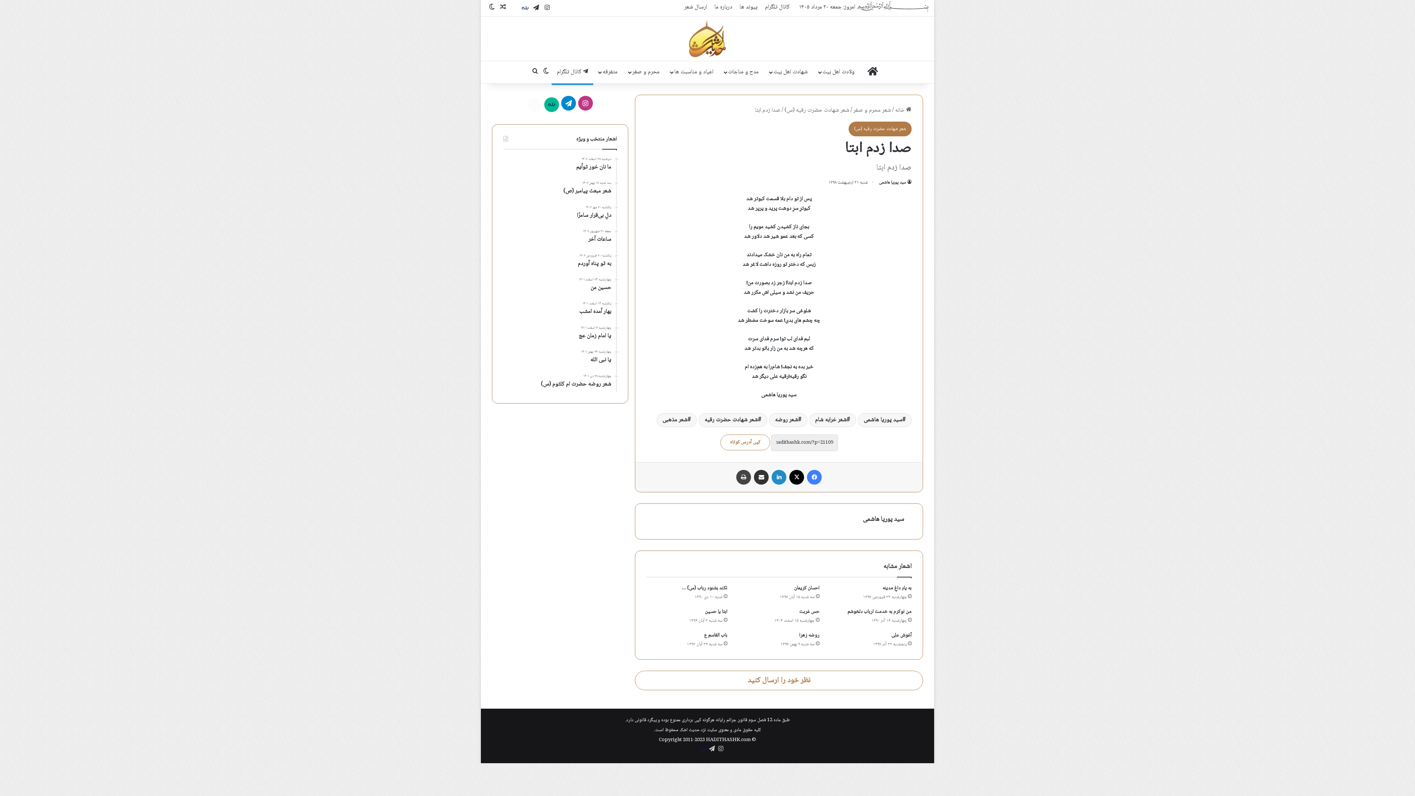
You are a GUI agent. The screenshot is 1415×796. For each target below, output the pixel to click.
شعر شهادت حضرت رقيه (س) (817, 110)
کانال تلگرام (777, 7)
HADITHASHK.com (728, 740)
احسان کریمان (807, 588)
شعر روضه (786, 420)
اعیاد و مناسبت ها (693, 72)
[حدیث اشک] (707, 38)
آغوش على (901, 635)
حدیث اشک (689, 730)
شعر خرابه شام (831, 420)
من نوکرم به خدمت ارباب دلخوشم (880, 611)
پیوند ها (749, 7)
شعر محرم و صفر (872, 110)
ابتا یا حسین (716, 611)
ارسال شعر (695, 7)
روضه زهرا (809, 635)
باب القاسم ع (715, 635)
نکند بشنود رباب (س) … (704, 588)
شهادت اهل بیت (790, 72)
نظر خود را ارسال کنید (779, 680)
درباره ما (723, 7)
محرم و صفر (646, 72)
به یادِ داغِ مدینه (897, 588)
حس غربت (809, 611)
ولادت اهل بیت (838, 72)
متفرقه (610, 72)
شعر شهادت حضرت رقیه (731, 420)
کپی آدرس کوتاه (745, 442)
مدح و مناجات (743, 72)
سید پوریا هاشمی (892, 182)
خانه (900, 110)
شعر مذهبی (675, 420)
